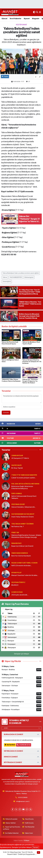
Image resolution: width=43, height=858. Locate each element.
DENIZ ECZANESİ (11, 757)
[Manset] (9, 12)
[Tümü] (40, 450)
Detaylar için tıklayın (21, 654)
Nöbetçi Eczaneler (12, 819)
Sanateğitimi (7, 281)
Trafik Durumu (29, 823)
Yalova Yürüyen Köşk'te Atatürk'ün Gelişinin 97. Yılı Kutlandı (31, 361)
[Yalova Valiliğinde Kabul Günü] (11, 353)
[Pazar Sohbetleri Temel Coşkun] (6, 564)
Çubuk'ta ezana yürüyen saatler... (23, 478)
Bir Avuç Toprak (17, 468)
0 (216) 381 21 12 (24, 745)
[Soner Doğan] (6, 593)
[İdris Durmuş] (6, 496)
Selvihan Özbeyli (18, 582)
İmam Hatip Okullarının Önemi (22, 517)
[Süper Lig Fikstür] (40, 661)
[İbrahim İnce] (6, 545)
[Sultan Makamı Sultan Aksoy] (6, 515)
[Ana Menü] (40, 12)
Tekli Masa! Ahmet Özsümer (22, 524)
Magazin (35, 19)
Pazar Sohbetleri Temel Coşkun (24, 563)
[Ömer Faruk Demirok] (6, 554)
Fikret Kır (15, 532)
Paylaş (6, 76)
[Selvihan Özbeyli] (6, 584)
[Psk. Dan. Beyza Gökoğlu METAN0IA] (6, 486)
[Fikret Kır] (6, 535)
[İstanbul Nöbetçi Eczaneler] (40, 722)
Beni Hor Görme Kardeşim (21, 556)
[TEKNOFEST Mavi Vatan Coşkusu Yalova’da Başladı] (11, 372)
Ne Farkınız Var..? (17, 526)
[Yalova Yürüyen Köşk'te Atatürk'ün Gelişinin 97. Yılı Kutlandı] (31, 353)
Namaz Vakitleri (11, 823)
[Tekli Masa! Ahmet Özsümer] (6, 525)
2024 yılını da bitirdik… (20, 595)
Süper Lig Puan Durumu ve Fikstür (11, 828)
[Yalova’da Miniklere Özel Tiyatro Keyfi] (31, 335)
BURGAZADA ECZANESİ (13, 734)
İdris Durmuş (16, 493)
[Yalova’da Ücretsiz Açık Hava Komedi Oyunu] (11, 335)
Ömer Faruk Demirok (19, 553)
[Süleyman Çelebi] (6, 506)
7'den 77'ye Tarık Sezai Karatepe (24, 475)
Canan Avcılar (17, 455)
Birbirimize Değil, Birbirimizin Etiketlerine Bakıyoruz (22, 487)
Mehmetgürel (28, 277)
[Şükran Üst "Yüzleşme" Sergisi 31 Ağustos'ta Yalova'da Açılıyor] (31, 372)
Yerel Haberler (15, 19)
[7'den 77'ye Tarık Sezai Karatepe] (6, 476)
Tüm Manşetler (29, 827)
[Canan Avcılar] (6, 457)
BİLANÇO (14, 585)
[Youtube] (23, 809)
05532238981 (23, 797)
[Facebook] (12, 809)
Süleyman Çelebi (18, 504)
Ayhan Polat (16, 572)
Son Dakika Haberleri (12, 833)
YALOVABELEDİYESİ (16, 277)
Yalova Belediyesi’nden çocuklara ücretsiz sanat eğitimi (21, 273)
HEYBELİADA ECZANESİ (13, 751)
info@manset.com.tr (23, 801)
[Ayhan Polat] (6, 574)
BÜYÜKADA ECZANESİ (13, 762)
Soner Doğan (16, 592)
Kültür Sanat (21, 25)
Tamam (35, 847)
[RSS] (30, 809)
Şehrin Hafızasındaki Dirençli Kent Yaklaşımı (23, 497)
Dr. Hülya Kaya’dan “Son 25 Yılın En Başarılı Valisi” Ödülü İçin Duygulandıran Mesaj (22, 854)
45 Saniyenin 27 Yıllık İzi (20, 458)
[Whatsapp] (27, 809)
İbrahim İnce (16, 543)
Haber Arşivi (29, 833)
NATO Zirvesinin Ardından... (21, 565)
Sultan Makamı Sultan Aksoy (22, 514)
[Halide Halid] (6, 466)
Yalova (5, 277)
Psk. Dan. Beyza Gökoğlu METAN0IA (25, 484)
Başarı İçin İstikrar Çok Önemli (22, 546)
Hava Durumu (29, 819)
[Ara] (37, 12)
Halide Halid (16, 465)
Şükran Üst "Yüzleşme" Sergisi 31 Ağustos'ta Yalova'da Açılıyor (30, 381)
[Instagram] (19, 809)
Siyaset (27, 19)
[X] (16, 809)
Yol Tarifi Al (11, 745)
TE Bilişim (26, 840)
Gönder (6, 412)
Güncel (4, 19)
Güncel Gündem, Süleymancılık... (23, 507)
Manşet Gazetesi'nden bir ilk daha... (24, 575)
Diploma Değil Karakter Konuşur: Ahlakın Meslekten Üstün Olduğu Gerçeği (26, 536)
